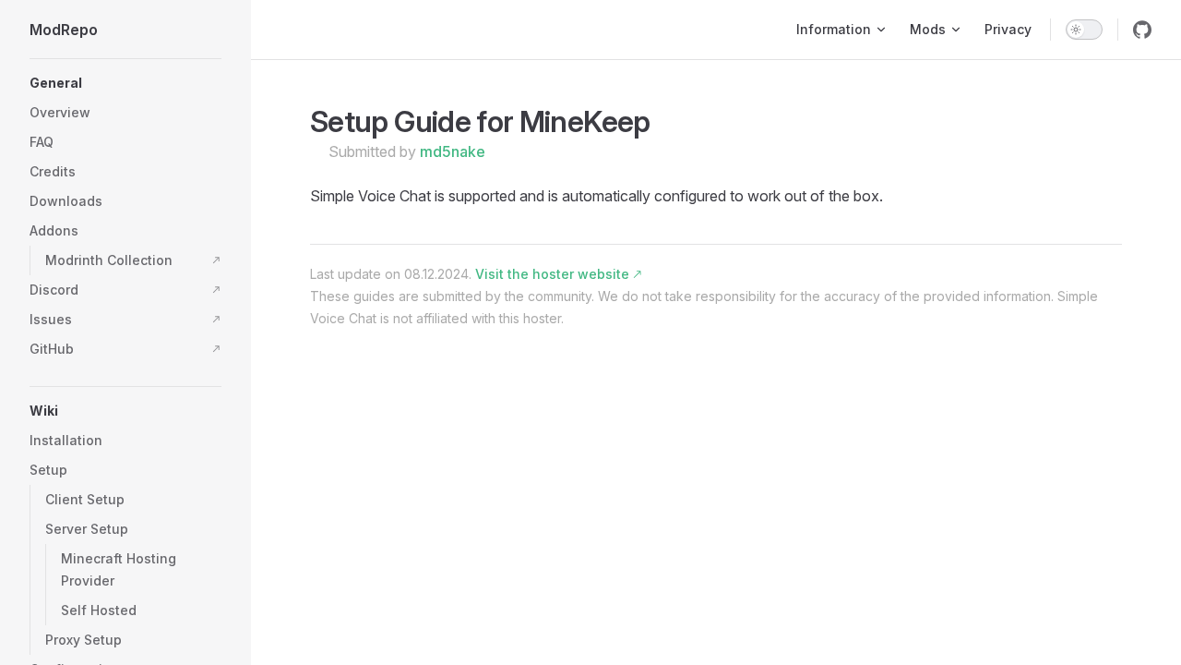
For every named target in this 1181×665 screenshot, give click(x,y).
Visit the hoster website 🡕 (558, 274)
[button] (125, 83)
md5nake (452, 151)
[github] (1142, 29)
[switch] (1084, 29)
